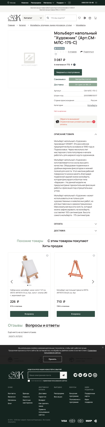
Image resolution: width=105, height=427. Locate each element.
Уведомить (68, 72)
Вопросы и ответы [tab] (42, 325)
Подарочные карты (90, 394)
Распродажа (36, 3)
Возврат (42, 400)
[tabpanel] (52, 334)
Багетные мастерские (28, 401)
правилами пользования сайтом (55, 381)
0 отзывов (72, 52)
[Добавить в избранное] (47, 255)
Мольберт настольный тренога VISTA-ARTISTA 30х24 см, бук (73, 291)
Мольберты (92, 105)
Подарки (60, 3)
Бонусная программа (73, 394)
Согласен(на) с (49, 381)
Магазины (48, 3)
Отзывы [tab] (15, 325)
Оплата (58, 223)
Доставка (59, 230)
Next (94, 286)
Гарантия (42, 397)
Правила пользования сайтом (44, 412)
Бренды (26, 393)
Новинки (24, 3)
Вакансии (12, 397)
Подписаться (63, 375)
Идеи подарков (89, 400)
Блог (10, 403)
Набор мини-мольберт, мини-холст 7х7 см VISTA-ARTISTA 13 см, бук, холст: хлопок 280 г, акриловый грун (28, 293)
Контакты (12, 393)
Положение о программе (74, 400)
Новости (26, 397)
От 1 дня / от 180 (78, 84)
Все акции (58, 397)
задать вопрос (16, 336)
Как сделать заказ (44, 404)
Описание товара (64, 134)
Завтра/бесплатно (83, 79)
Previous (10, 286)
